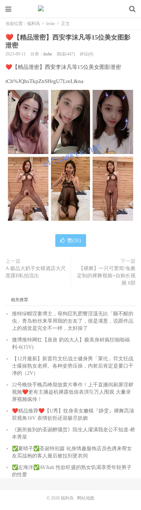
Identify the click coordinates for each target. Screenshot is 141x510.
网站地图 (85, 498)
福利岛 (70, 9)
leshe (50, 23)
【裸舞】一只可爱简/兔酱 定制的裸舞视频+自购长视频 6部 (106, 276)
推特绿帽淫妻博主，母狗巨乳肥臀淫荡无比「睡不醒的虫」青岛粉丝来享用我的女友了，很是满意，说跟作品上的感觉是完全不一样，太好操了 (72, 321)
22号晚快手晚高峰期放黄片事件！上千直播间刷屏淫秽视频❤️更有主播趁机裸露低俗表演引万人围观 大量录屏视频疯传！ (72, 392)
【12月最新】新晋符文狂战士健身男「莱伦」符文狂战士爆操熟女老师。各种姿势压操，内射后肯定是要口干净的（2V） (72, 366)
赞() (74, 240)
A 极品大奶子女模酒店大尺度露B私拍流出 (35, 272)
